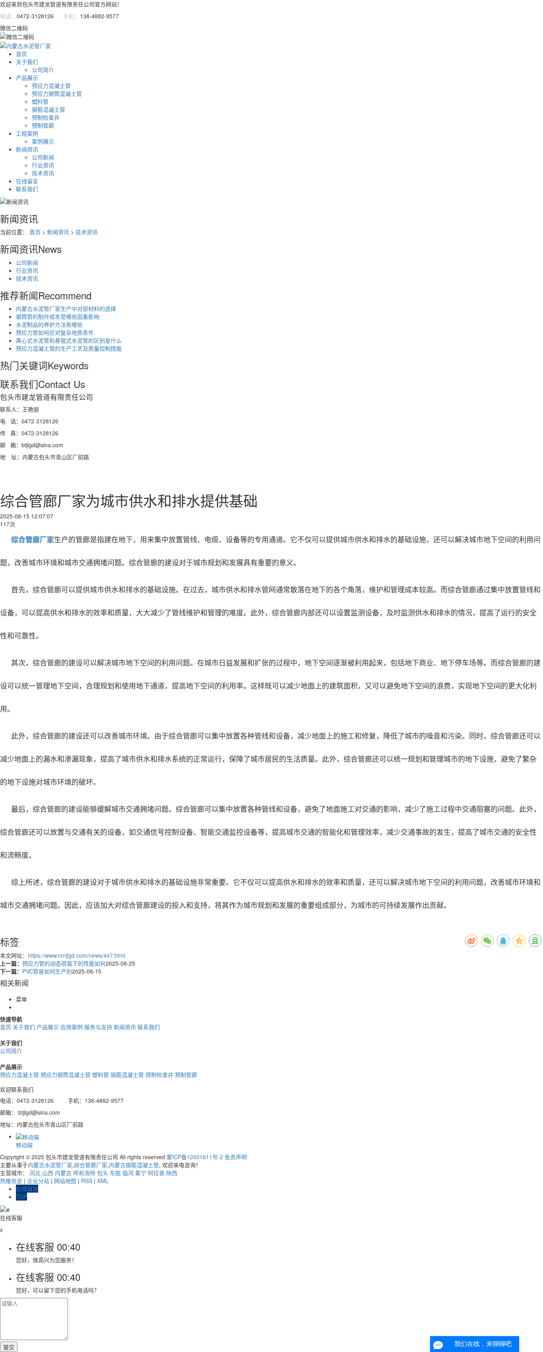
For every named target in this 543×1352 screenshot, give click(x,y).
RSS (86, 1181)
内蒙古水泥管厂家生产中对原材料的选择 (66, 308)
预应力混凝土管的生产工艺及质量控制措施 (69, 348)
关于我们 (27, 62)
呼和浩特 (84, 1173)
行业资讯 (43, 165)
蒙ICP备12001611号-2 (195, 1157)
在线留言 (27, 181)
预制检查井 (46, 117)
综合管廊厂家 (90, 1165)
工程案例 (27, 133)
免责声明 (236, 1157)
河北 (35, 1173)
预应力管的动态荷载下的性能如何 (64, 963)
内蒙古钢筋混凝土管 (134, 1165)
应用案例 (71, 1027)
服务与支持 (98, 1027)
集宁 (140, 1173)
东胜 (115, 1173)
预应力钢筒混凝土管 (57, 93)
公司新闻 (43, 157)
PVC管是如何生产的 (47, 971)
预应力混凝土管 (51, 85)
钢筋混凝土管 (48, 109)
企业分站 (38, 1181)
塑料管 (40, 101)
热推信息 (11, 1181)
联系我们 (27, 189)
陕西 (171, 1173)
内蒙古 (63, 1173)
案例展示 (43, 141)
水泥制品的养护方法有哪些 (49, 324)
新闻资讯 (27, 149)
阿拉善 (156, 1173)
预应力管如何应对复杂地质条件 (55, 332)
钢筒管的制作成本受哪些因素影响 (57, 316)
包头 (102, 1173)
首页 (21, 54)
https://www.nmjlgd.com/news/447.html (76, 955)
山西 (47, 1173)
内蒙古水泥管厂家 (50, 1165)
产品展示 (27, 77)
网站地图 (65, 1181)
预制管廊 (43, 125)
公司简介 (43, 70)
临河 (128, 1173)
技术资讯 (43, 173)
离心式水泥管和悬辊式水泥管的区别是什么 (69, 340)
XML (103, 1181)
